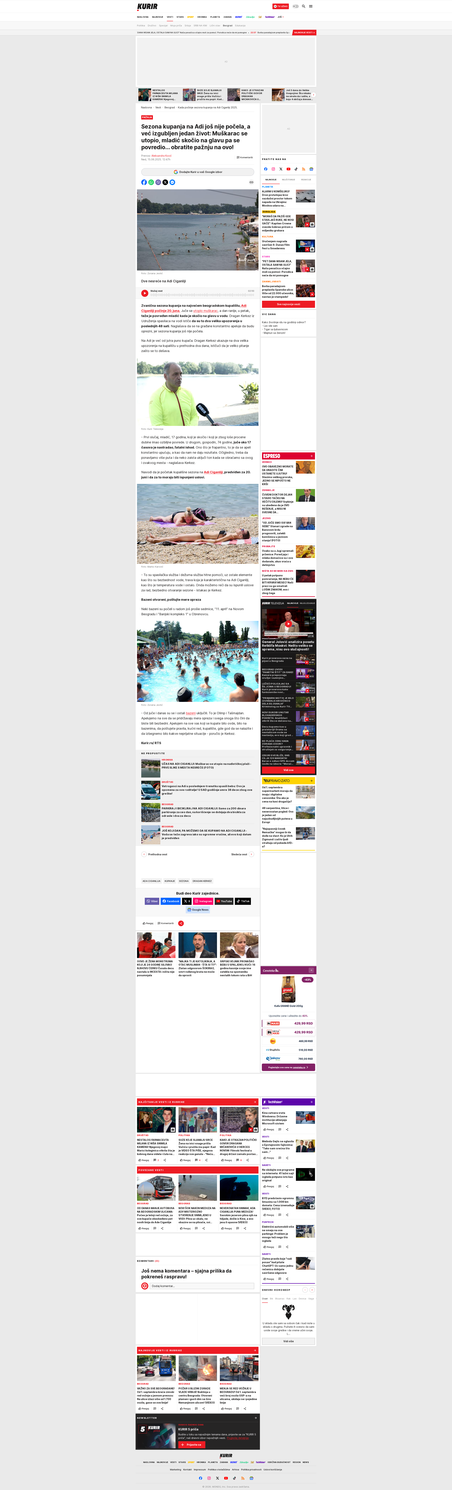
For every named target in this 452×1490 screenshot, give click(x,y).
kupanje (170, 880)
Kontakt (187, 1469)
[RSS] (303, 169)
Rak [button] (289, 1298)
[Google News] (311, 169)
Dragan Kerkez (202, 880)
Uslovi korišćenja (273, 1469)
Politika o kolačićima (219, 1469)
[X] (281, 169)
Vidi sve (288, 770)
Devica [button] (302, 1298)
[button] (244, 157)
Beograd (170, 107)
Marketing (175, 1469)
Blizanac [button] (279, 1298)
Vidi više (288, 1341)
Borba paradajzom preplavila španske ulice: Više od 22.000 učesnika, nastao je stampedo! (236, 32)
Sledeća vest (239, 854)
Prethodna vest (157, 854)
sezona (184, 880)
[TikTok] (296, 169)
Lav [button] (295, 1298)
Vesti (158, 107)
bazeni (191, 713)
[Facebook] (266, 169)
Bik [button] (271, 1298)
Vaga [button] (311, 1298)
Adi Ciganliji (213, 472)
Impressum (200, 1469)
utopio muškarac (205, 311)
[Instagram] (273, 169)
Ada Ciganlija (151, 880)
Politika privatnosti (251, 1469)
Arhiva (235, 1469)
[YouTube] (288, 169)
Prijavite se (194, 1444)
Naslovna (146, 107)
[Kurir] (147, 6)
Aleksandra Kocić (161, 155)
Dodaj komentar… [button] (163, 1286)
